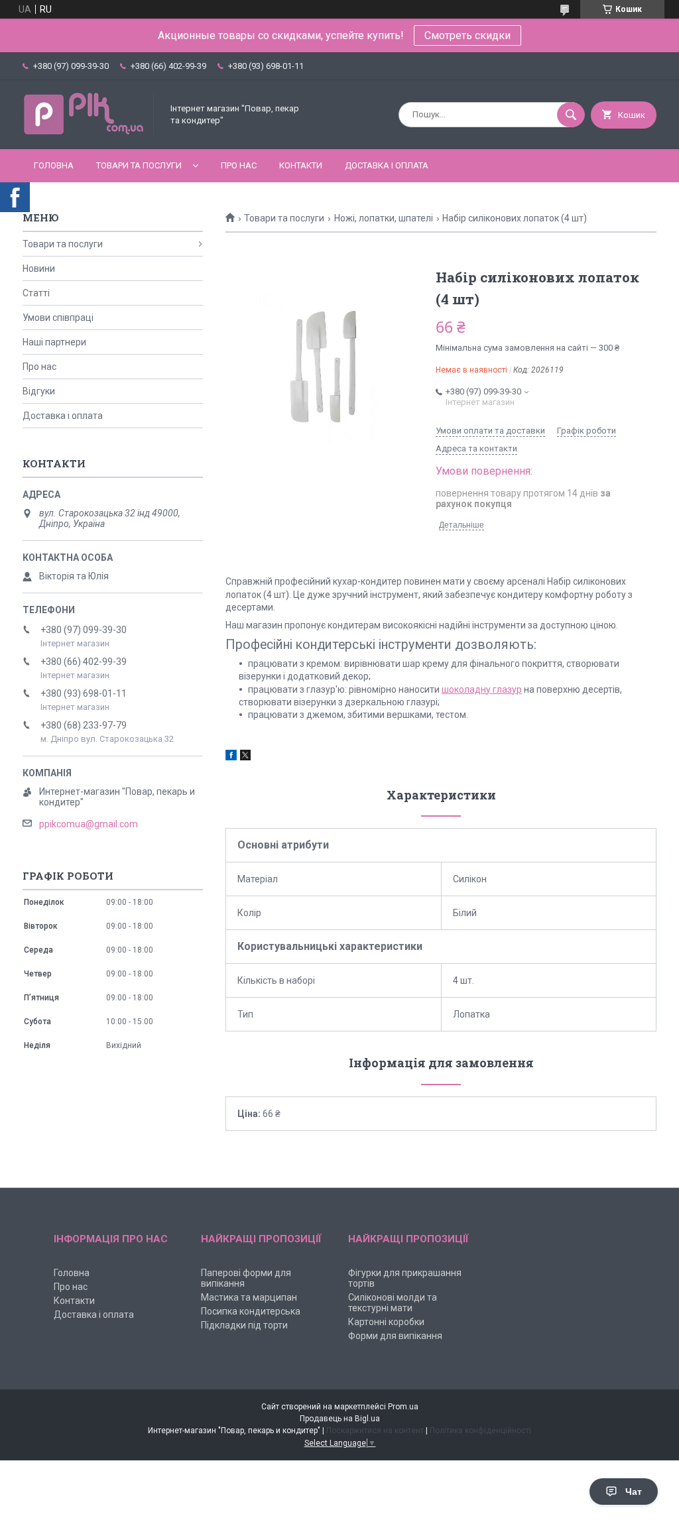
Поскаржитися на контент (375, 1430)
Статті (36, 293)
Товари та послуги (139, 165)
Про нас (239, 165)
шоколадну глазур (482, 689)
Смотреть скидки (467, 35)
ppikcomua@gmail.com (88, 824)
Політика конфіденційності (480, 1430)
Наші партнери (54, 342)
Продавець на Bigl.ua (340, 1418)
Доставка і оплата (386, 165)
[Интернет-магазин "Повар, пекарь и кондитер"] (89, 132)
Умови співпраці (58, 317)
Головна (54, 165)
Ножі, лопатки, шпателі (383, 218)
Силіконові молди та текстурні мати (392, 1302)
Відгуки (39, 391)
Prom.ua (403, 1406)
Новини (39, 268)
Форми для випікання (395, 1335)
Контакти (300, 165)
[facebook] (231, 757)
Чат (633, 1491)
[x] (245, 757)
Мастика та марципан (249, 1297)
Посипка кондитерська (250, 1311)
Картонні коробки (386, 1322)
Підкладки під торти (244, 1325)
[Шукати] (571, 114)
